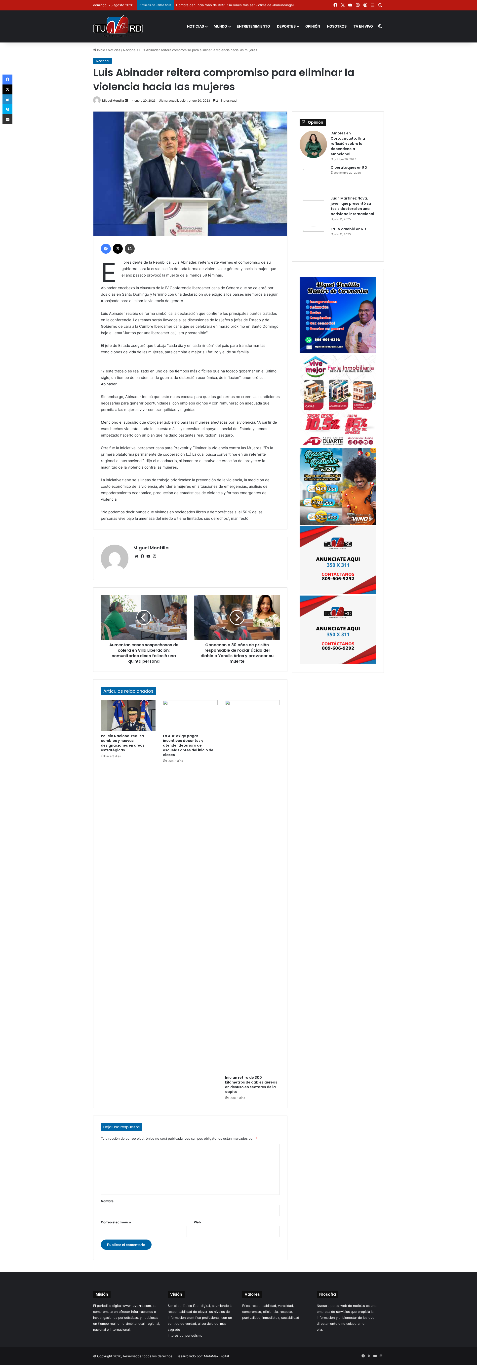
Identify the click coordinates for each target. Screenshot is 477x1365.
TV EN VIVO (363, 26)
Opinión (312, 26)
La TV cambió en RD (348, 229)
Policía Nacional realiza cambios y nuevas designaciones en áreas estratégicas (123, 743)
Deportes (286, 26)
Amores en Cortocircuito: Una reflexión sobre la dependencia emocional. (348, 144)
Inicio (100, 50)
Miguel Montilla (113, 100)
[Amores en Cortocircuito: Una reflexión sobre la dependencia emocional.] (313, 144)
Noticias (195, 26)
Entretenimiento (253, 26)
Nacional (129, 50)
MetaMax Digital (216, 1356)
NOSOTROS (337, 26)
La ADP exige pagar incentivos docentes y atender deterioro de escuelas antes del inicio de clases (188, 745)
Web (197, 1222)
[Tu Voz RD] (118, 26)
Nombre (107, 1201)
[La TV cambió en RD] (313, 240)
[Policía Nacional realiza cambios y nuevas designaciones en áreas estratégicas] (128, 715)
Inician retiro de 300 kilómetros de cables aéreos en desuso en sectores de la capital (251, 1084)
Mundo (220, 26)
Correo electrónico (116, 1222)
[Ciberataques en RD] (313, 178)
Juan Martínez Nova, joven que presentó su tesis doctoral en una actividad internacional (352, 206)
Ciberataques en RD (349, 167)
